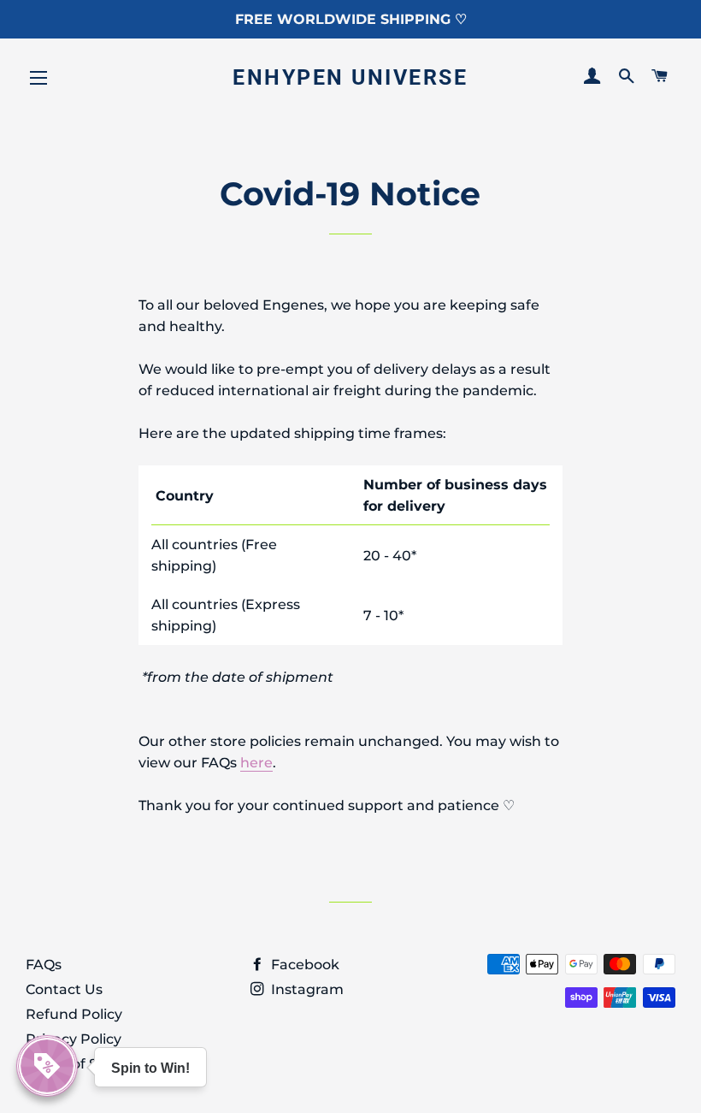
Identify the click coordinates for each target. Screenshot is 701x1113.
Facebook (303, 964)
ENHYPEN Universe (350, 77)
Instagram (306, 989)
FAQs (44, 964)
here (256, 763)
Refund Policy (74, 1014)
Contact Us (64, 989)
